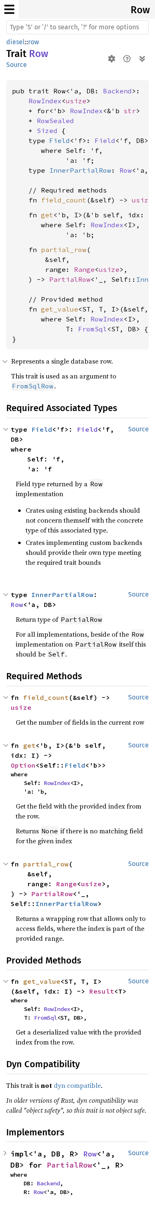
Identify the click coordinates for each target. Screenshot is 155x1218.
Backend (117, 91)
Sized (47, 130)
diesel (15, 42)
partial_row (63, 249)
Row (140, 10)
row (33, 42)
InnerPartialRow (80, 170)
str (130, 111)
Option (23, 765)
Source (16, 65)
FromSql (92, 329)
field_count (63, 200)
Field (59, 140)
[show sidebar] (9, 9)
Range (84, 269)
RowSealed (55, 121)
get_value (59, 309)
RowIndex (45, 101)
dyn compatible (77, 1085)
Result (101, 991)
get (47, 215)
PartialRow (70, 279)
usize (76, 101)
